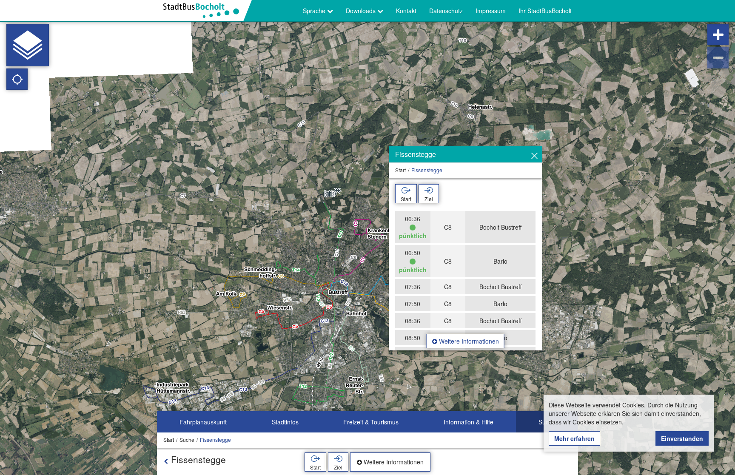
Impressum (491, 10)
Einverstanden (682, 438)
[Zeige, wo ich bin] (17, 79)
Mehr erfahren (574, 438)
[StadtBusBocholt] (204, 10)
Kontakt (406, 10)
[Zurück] (165, 461)
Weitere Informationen (468, 341)
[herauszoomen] (718, 57)
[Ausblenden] (534, 156)
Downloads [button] (361, 10)
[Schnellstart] (27, 45)
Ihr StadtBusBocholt (545, 10)
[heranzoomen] (718, 34)
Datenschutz (446, 10)
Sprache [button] (315, 10)
